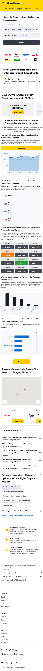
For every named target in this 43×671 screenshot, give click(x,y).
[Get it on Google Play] (6, 654)
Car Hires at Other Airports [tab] (11, 487)
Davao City (12, 588)
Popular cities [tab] (7, 505)
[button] (3, 3)
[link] (18, 112)
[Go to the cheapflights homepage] (14, 3)
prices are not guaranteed (9, 567)
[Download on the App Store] (18, 654)
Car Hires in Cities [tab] (8, 500)
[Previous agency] (5, 402)
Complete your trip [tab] (24, 500)
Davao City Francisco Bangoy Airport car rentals (17, 515)
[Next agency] (38, 402)
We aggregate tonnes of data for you (15, 576)
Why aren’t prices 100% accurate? (14, 580)
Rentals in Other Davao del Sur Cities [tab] (14, 496)
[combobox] (9, 25)
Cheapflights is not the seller (12, 573)
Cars (5, 588)
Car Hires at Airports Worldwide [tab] (13, 491)
